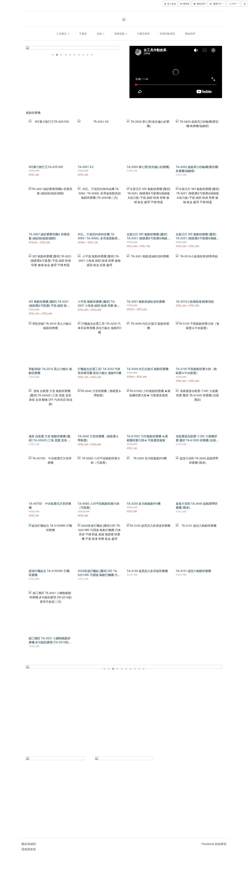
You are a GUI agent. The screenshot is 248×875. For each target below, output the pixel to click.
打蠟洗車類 (143, 33)
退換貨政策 (28, 849)
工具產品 (61, 33)
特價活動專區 (167, 33)
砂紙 (100, 33)
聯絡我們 (190, 33)
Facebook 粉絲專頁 (214, 844)
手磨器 (83, 33)
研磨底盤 (119, 33)
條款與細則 (28, 844)
